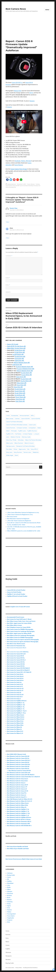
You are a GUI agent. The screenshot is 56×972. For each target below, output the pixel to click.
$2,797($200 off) (20, 395)
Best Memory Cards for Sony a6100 (17, 780)
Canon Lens (32, 424)
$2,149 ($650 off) (26, 375)
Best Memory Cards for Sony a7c (16, 795)
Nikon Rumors (18, 443)
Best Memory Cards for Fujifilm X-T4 (18, 811)
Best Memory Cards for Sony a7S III (17, 791)
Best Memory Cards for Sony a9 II (17, 789)
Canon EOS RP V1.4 (17, 82)
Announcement (24, 415)
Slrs (15, 187)
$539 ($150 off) (20, 399)
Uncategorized (11, 914)
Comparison (32, 428)
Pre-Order (9, 449)
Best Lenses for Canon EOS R (15, 652)
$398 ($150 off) (19, 360)
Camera (38, 184)
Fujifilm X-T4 (9, 434)
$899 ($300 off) (21, 383)
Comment (9, 255)
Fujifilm (9, 881)
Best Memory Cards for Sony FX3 (16, 793)
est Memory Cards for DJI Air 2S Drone (19, 819)
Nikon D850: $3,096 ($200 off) (16, 348)
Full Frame (18, 434)
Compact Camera (22, 428)
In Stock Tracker (27, 434)
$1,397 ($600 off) (20, 393)
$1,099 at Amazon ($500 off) (24, 366)
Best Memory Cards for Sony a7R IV (17, 785)
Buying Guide (11, 875)
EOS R (31, 92)
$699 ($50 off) (18, 387)
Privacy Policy (18, 967)
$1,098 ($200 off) (20, 356)
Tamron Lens (27, 452)
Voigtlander (10, 918)
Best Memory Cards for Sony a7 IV (17, 787)
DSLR (7, 431)
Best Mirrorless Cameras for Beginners (18, 518)
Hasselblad (10, 883)
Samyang (9, 901)
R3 (16, 658)
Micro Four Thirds (11, 440)
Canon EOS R (9, 185)
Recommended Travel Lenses (15, 617)
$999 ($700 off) (21, 377)
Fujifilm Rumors (32, 431)
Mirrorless (11, 187)
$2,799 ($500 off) (26, 372)
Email (8, 285)
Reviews (33, 184)
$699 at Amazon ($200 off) (25, 370)
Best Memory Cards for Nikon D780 (17, 805)
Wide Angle (9, 455)
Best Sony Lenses (12, 516)
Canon (28, 184)
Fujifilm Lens (22, 431)
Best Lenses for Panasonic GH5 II (16, 647)
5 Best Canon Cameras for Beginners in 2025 (20, 514)
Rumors (9, 899)
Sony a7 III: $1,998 (12, 344)
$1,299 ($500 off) (26, 379)
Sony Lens (9, 452)
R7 (18, 768)
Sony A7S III (34, 449)
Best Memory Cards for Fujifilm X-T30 (18, 813)
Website (8, 292)
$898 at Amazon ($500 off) (22, 362)
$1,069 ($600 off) (26, 381)
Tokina (9, 912)
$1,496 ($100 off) (20, 391)
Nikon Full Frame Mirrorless (33, 440)
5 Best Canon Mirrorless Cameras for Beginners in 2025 (23, 512)
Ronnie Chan (13, 208)
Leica (8, 885)
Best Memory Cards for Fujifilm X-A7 (18, 815)
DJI (8, 879)
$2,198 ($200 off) (19, 352)
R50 (18, 764)
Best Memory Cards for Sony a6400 (17, 778)
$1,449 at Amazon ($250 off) (25, 368)
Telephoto (36, 452)
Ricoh (8, 897)
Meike (9, 887)
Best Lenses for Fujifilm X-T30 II (16, 711)
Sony (8, 907)
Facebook (17, 161)
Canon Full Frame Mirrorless (26, 185)
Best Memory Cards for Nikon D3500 (18, 803)
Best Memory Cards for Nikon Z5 (16, 807)
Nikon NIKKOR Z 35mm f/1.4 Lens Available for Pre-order (23, 531)
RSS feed (28, 161)
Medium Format (15, 437)
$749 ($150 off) (21, 385)
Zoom (16, 455)
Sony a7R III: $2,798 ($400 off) (16, 346)
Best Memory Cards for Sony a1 (16, 783)
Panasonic (10, 893)
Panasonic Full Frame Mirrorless (25, 446)
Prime (15, 449)
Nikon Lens (9, 443)
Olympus (9, 891)
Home (7, 931)
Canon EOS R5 (25, 418)
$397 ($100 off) (20, 401)
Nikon (9, 889)
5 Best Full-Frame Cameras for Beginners (19, 520)
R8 (20, 770)
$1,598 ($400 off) (20, 350)
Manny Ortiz (17, 90)
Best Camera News (16, 9)
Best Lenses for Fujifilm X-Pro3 (16, 713)
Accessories (14, 415)
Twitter (23, 161)
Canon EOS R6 (35, 418)
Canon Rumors (18, 165)
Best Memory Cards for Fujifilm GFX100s (19, 817)
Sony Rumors (18, 452)
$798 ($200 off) (17, 364)
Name (8, 277)
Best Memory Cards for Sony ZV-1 (17, 797)
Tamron (9, 910)
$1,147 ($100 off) (21, 397)
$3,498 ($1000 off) (18, 354)
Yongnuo (9, 920)
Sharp (8, 903)
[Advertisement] (28, 29)
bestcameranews (12, 184)
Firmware (35, 185)
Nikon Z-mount (29, 443)
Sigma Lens (22, 449)
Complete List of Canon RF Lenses (20, 606)
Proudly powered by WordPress (30, 967)
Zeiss (8, 922)
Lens (7, 437)
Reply (7, 222)
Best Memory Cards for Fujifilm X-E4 (18, 809)
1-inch (8, 415)
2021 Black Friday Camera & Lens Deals (30, 859)
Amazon (32, 101)
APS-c (32, 415)
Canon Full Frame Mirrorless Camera (16, 424)
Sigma (9, 905)
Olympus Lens (10, 446)
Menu (47, 9)
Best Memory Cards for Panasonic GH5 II (19, 821)
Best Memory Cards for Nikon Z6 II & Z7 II (19, 801)
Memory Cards (26, 437)
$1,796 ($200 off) (20, 389)
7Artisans (10, 873)
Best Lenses (9, 418)
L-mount (36, 434)
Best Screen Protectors (12, 859)
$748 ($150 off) (19, 358)
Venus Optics (11, 916)
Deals (39, 428)
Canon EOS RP (15, 185)
